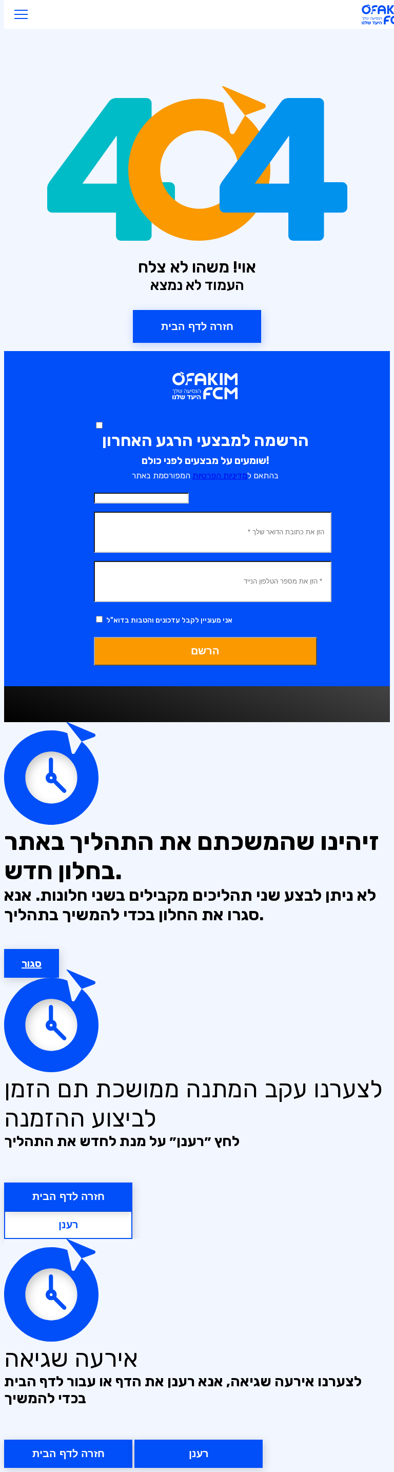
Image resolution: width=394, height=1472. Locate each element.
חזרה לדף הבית (68, 1196)
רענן (68, 1224)
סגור (32, 963)
